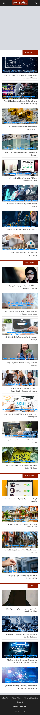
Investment (29, 52)
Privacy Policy (16, 698)
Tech (32, 586)
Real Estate (29, 475)
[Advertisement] (20, 28)
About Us (5, 698)
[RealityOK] (20, 2)
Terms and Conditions (31, 698)
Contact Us (20, 702)
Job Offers (29, 263)
